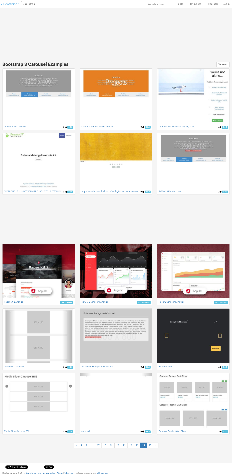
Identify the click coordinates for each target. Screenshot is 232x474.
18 (105, 445)
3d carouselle (165, 366)
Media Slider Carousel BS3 (17, 431)
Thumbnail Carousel (14, 366)
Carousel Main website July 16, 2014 (176, 126)
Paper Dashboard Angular (171, 302)
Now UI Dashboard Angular (94, 302)
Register (213, 3)
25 (150, 445)
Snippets (196, 3)
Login (226, 3)
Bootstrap (28, 3)
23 (137, 445)
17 (98, 445)
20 (117, 445)
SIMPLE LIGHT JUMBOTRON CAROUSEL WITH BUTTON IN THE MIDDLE (38, 191)
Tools (180, 3)
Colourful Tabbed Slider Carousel (97, 126)
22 (130, 445)
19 (111, 445)
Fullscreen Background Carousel (97, 366)
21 (124, 445)
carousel (85, 431)
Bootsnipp (10, 4)
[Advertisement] (92, 33)
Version (222, 64)
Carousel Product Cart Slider (172, 431)
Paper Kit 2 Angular (13, 302)
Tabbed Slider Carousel (15, 126)
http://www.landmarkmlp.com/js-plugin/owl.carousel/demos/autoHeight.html (119, 191)
